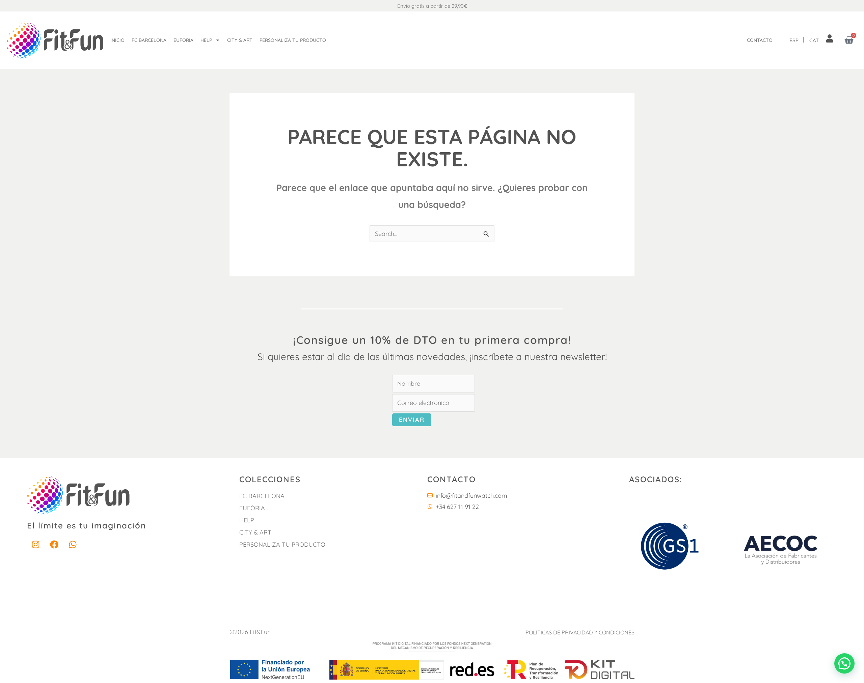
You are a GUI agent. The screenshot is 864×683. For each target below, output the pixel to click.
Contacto (760, 40)
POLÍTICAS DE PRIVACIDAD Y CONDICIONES (579, 632)
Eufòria (183, 40)
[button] (844, 663)
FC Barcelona (149, 40)
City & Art (239, 40)
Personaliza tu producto (293, 40)
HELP (246, 520)
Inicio (117, 40)
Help (206, 40)
